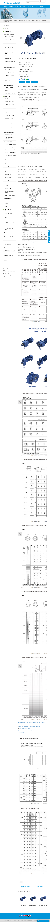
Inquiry (41, 6)
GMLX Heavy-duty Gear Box (10, 185)
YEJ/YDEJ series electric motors (10, 107)
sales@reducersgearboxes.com (9, 271)
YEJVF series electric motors (10, 112)
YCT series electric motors (9, 115)
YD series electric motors (9, 121)
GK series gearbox (8, 168)
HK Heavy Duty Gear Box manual (9, 48)
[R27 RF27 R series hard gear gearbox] (32, 898)
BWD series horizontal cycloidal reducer (10, 162)
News (24, 6)
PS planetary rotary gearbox (10, 61)
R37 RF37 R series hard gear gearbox (43, 904)
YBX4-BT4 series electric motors (9, 124)
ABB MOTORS (7, 206)
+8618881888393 (12, 268)
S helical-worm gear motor (9, 222)
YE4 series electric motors (9, 101)
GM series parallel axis (9, 180)
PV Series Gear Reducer (9, 188)
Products (17, 6)
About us (11, 6)
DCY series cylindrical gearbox (10, 155)
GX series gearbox (8, 177)
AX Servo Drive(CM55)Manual (10, 93)
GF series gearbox (8, 174)
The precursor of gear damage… (10, 247)
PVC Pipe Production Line (9, 239)
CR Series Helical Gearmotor (10, 69)
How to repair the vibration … (9, 250)
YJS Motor (6, 200)
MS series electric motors (9, 118)
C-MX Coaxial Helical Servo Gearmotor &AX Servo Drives (10, 81)
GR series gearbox (8, 171)
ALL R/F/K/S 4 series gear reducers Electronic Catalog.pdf (29, 726)
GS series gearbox (8, 166)
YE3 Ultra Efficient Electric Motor (9, 229)
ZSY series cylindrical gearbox (10, 147)
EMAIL (28, 82)
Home (5, 6)
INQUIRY (22, 82)
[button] (20, 6)
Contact (31, 913)
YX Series (6, 203)
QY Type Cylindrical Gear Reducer (9, 192)
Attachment (35, 82)
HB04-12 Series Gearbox (9, 36)
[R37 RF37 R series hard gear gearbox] (43, 898)
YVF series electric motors (9, 109)
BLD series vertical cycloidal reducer (10, 158)
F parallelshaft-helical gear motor (10, 216)
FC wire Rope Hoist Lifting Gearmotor (9, 138)
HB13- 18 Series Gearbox (9, 39)
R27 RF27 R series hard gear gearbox (33, 904)
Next (44, 38)
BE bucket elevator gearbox (10, 44)
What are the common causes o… (10, 252)
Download (30, 6)
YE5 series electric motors (9, 104)
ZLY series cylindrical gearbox (10, 152)
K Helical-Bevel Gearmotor (10, 75)
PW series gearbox (8, 58)
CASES (36, 6)
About (22, 913)
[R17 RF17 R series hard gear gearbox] (22, 898)
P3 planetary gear (8, 64)
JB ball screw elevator (9, 134)
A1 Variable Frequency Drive (10, 87)
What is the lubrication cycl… (9, 255)
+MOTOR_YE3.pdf (21, 732)
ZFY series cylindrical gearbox (10, 144)
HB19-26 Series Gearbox (9, 42)
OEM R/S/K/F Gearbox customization (20, 20)
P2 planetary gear (8, 55)
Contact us (7, 8)
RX (21, 881)
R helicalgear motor (31, 20)
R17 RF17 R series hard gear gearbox (22, 904)
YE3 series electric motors (9, 98)
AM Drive (6, 90)
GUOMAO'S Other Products (10, 195)
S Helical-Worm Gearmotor (10, 72)
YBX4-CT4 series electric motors (9, 128)
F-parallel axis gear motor (9, 78)
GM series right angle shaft (10, 182)
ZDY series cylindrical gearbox (10, 149)
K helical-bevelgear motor (9, 220)
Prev (21, 38)
